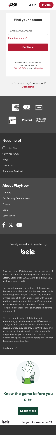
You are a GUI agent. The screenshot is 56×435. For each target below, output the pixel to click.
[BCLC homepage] (28, 253)
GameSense (8, 215)
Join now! (28, 86)
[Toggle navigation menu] (3, 5)
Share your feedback (12, 171)
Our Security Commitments (16, 198)
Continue (28, 47)
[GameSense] (36, 422)
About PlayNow (15, 185)
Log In (32, 4)
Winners (6, 192)
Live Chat (39, 68)
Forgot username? (17, 38)
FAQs (5, 159)
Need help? (11, 140)
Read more (8, 348)
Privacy (6, 204)
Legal (5, 210)
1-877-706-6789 (19, 68)
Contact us (8, 165)
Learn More (28, 411)
